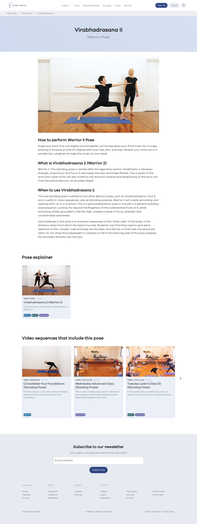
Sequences (106, 498)
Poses (118, 6)
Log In (174, 5)
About (25, 491)
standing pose (65, 169)
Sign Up (161, 5)
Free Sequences (91, 6)
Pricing (25, 498)
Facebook (52, 495)
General (35, 315)
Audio (77, 6)
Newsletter (53, 498)
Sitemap (78, 495)
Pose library (132, 491)
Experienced (44, 315)
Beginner (27, 315)
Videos (64, 6)
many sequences (68, 200)
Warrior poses (104, 196)
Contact (78, 491)
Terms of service (152, 512)
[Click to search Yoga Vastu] (183, 5)
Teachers (26, 495)
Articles (128, 6)
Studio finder (159, 491)
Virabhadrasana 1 (135, 196)
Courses (107, 6)
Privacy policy (168, 512)
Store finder (158, 495)
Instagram (53, 491)
